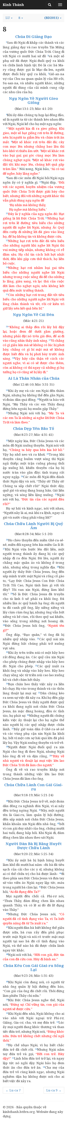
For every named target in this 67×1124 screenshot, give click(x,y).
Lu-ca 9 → (53, 1090)
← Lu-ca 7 (13, 1090)
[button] (9, 18)
